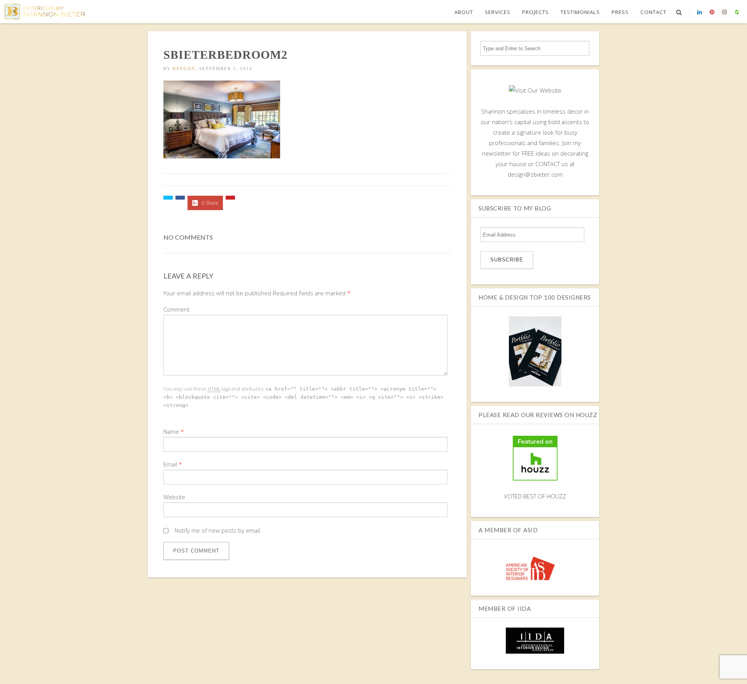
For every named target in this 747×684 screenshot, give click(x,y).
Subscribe (506, 260)
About (463, 12)
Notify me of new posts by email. (218, 530)
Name (171, 431)
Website (174, 497)
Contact (653, 12)
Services (497, 12)
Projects (535, 12)
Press (620, 12)
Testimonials (580, 12)
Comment (176, 309)
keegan (184, 68)
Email (170, 464)
